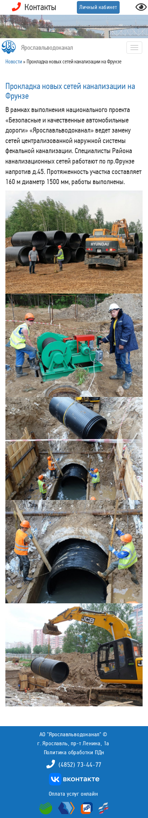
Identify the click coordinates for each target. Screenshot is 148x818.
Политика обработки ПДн (74, 752)
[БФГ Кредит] (102, 808)
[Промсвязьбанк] (86, 808)
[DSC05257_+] (74, 242)
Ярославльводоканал (47, 48)
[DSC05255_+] (74, 345)
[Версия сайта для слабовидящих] (141, 9)
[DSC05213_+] (74, 551)
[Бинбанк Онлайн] (65, 808)
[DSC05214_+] (74, 448)
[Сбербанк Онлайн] (46, 808)
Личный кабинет (98, 7)
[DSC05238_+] (74, 655)
